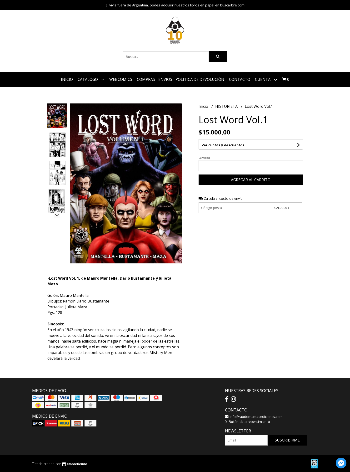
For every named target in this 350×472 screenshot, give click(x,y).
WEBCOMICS (120, 79)
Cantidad (204, 157)
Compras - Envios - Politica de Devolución (180, 79)
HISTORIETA (227, 106)
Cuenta (263, 79)
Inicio (67, 79)
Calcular (281, 207)
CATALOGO (88, 79)
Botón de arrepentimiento (249, 421)
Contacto (239, 79)
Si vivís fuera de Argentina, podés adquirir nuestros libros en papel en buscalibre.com (175, 5)
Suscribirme (287, 440)
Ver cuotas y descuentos (223, 145)
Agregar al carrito (250, 179)
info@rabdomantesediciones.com (256, 416)
